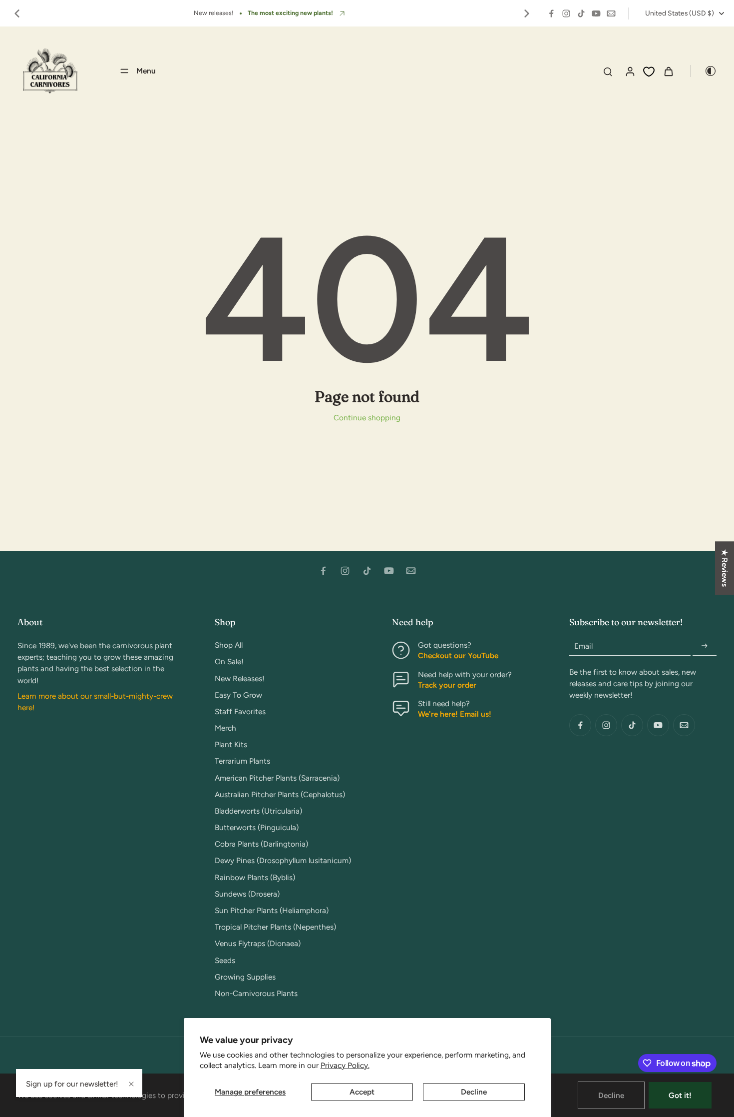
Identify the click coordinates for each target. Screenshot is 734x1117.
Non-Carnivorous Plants (256, 993)
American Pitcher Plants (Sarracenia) (277, 778)
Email (583, 646)
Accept (362, 1092)
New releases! (214, 12)
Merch (225, 728)
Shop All (229, 645)
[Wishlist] (649, 71)
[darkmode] (704, 71)
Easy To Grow (238, 695)
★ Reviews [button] (725, 568)
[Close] (131, 1084)
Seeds (225, 960)
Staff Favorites (240, 711)
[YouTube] (596, 13)
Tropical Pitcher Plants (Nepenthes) (275, 927)
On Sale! (229, 661)
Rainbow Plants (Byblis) (255, 877)
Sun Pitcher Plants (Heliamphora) (272, 910)
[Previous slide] (17, 13)
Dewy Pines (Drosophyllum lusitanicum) (283, 860)
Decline (474, 1092)
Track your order (447, 685)
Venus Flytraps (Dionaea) (258, 943)
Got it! (680, 1095)
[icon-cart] (668, 71)
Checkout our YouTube (458, 655)
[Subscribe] (705, 646)
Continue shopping (367, 417)
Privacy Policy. (345, 1065)
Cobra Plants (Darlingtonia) (261, 844)
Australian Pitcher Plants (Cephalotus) (280, 794)
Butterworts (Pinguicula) (257, 827)
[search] (608, 71)
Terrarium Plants (242, 761)
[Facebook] (551, 13)
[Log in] (630, 70)
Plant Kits (231, 744)
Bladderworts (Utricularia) (258, 811)
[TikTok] (581, 13)
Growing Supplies (245, 977)
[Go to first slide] (527, 13)
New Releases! (240, 678)
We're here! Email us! (454, 714)
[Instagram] (566, 13)
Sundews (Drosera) (247, 894)
